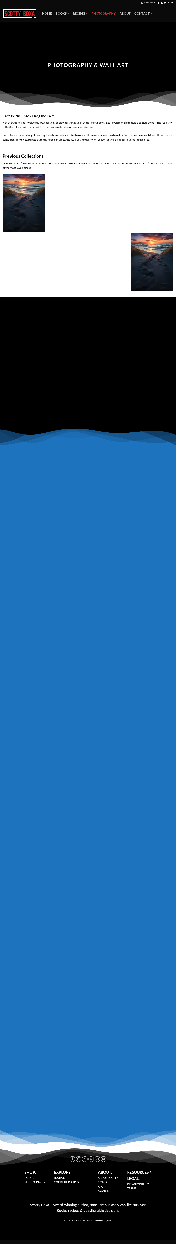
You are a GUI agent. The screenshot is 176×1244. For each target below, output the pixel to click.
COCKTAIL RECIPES (66, 1182)
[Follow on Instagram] (162, 3)
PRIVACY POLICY (138, 1183)
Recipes (79, 13)
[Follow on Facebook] (159, 3)
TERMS (131, 1188)
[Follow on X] (168, 3)
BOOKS (29, 1177)
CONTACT (104, 1182)
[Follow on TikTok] (165, 3)
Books (61, 13)
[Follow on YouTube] (172, 3)
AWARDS (103, 1190)
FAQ (100, 1186)
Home (47, 13)
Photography (104, 13)
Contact (142, 13)
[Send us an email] (97, 1159)
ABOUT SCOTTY (108, 1177)
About (125, 13)
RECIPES (59, 1177)
